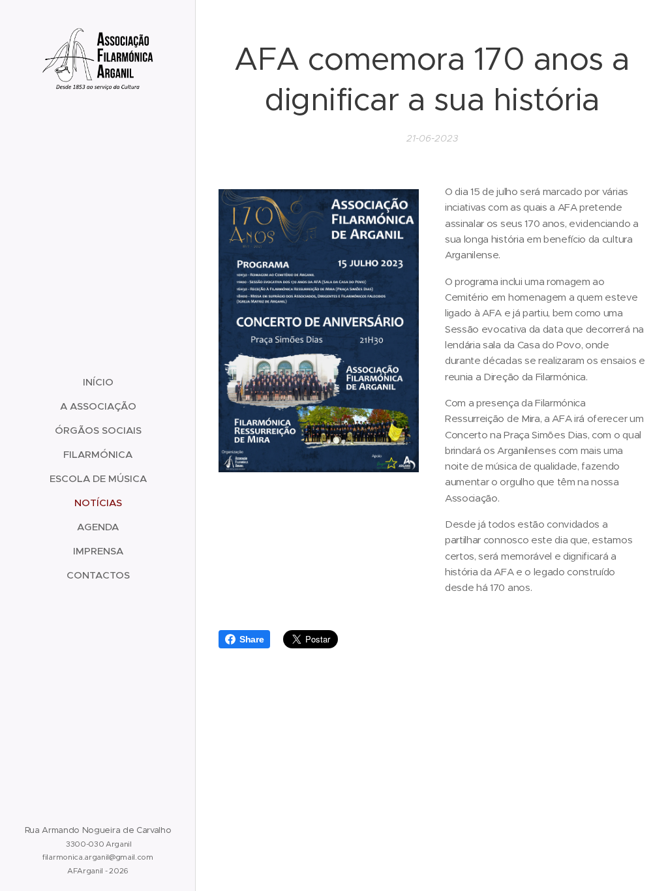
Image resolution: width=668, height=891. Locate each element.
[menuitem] (98, 381)
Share (251, 639)
